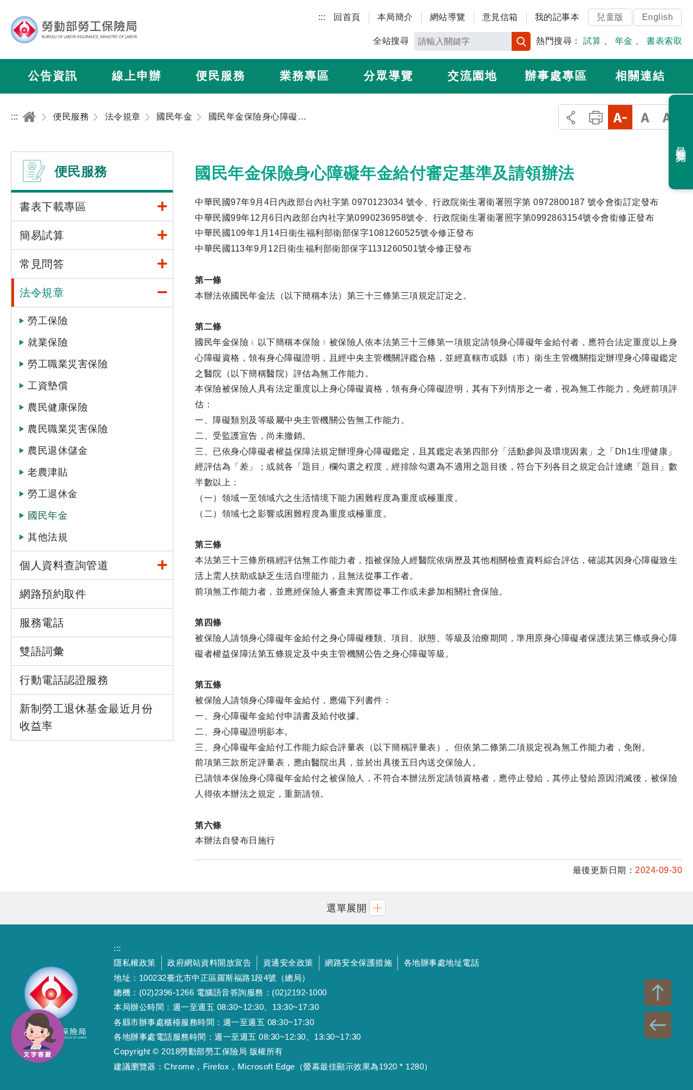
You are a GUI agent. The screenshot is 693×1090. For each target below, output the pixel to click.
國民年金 (48, 515)
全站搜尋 (391, 40)
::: (322, 17)
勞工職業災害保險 (68, 364)
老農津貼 (48, 472)
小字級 (620, 117)
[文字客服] (38, 1036)
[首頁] (29, 116)
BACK (657, 1025)
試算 (592, 40)
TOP (657, 992)
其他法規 (48, 537)
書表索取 (664, 40)
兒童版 (610, 17)
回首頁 (347, 17)
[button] (346, 907)
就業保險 (48, 342)
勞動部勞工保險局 (74, 29)
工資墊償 (48, 385)
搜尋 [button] (521, 41)
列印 (596, 117)
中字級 (645, 117)
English (658, 17)
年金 (624, 40)
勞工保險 (48, 320)
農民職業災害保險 (68, 429)
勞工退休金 (53, 493)
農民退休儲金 (58, 450)
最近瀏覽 (681, 142)
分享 (571, 117)
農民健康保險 (58, 407)
